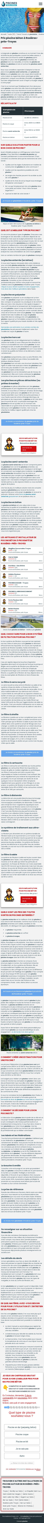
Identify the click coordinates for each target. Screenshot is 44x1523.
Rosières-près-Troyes (10, 1503)
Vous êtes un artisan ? (37, 1469)
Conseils (22, 1521)
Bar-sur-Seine (25, 1503)
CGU (7, 1469)
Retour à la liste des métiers (22, 1463)
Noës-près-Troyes (9, 1506)
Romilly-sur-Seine (16, 1491)
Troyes (5, 1491)
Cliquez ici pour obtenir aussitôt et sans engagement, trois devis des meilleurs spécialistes (20, 288)
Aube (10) (11, 34)
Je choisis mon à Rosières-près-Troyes (22, 1221)
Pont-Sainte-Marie (21, 1500)
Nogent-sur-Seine (27, 1497)
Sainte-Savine (28, 1494)
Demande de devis (27, 449)
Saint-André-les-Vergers (12, 1494)
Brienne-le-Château (25, 1506)
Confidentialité (12, 1469)
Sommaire (7, 48)
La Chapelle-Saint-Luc (33, 1491)
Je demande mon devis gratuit (23, 1032)
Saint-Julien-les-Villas (11, 1497)
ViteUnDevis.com (30, 1469)
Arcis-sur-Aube (8, 1509)
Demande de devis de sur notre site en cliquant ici (22, 1099)
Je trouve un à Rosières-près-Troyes (22, 201)
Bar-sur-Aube (8, 1500)
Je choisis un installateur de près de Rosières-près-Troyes (22, 422)
